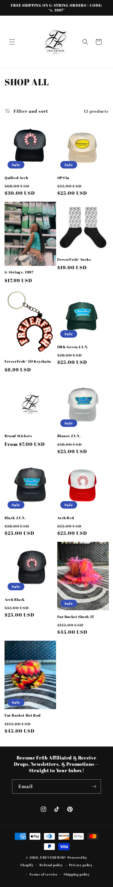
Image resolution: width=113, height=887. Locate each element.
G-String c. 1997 (19, 272)
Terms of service (43, 874)
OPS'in (63, 177)
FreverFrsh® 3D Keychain (28, 361)
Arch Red (65, 518)
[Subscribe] (94, 786)
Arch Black (15, 599)
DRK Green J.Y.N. (73, 347)
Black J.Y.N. (15, 518)
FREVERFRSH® (53, 857)
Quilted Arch (16, 177)
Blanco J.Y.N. (69, 436)
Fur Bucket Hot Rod (23, 715)
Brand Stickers (18, 436)
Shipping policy (77, 874)
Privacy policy (81, 865)
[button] (12, 42)
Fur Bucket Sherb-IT (75, 616)
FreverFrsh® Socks (74, 259)
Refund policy (51, 865)
